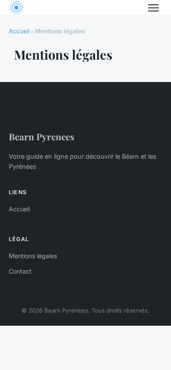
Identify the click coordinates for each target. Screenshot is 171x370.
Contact (20, 271)
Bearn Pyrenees (42, 136)
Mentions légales (33, 256)
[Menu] (153, 8)
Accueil (19, 31)
